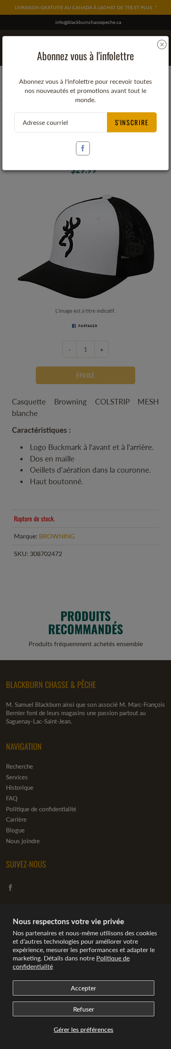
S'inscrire (132, 122)
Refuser (83, 1009)
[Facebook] (83, 148)
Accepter (83, 988)
